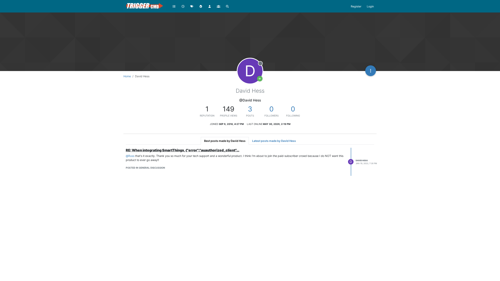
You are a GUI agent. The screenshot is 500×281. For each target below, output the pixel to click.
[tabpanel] (250, 162)
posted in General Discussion (145, 167)
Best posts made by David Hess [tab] (225, 140)
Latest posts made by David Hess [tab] (274, 140)
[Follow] (259, 78)
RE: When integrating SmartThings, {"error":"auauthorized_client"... (182, 150)
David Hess (362, 160)
